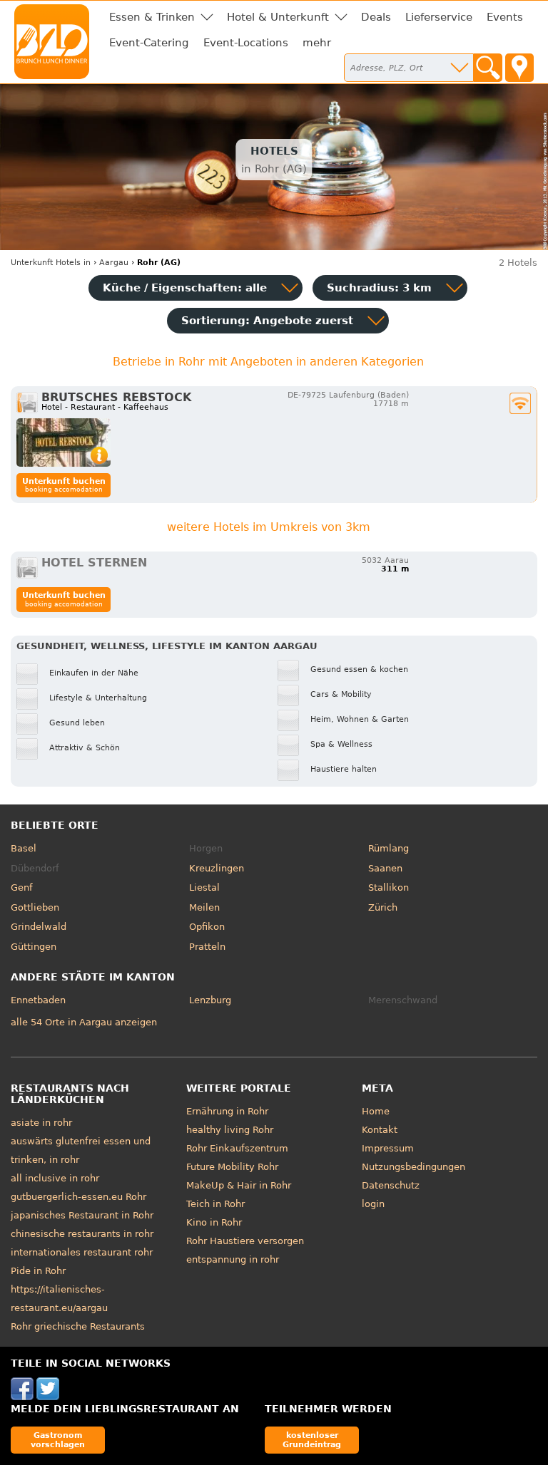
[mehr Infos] (63, 442)
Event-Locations (245, 42)
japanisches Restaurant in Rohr (82, 1215)
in (51, 262)
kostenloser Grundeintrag (312, 1440)
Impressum (388, 1148)
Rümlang (388, 848)
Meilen (204, 907)
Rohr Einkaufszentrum (237, 1148)
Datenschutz (391, 1185)
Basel (23, 848)
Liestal (204, 887)
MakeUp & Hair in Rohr (238, 1185)
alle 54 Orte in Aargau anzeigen (84, 1022)
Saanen (385, 868)
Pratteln (207, 946)
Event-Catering (149, 42)
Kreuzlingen (216, 868)
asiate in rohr (41, 1122)
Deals (376, 17)
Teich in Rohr (215, 1204)
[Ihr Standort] (519, 67)
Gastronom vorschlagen (58, 1440)
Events (505, 17)
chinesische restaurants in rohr (82, 1233)
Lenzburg (210, 1000)
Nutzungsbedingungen (413, 1166)
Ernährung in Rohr (227, 1111)
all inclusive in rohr (55, 1178)
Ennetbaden (38, 1000)
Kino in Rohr (214, 1222)
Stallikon (388, 887)
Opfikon (207, 926)
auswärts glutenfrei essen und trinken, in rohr (81, 1150)
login (373, 1204)
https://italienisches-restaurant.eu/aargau (59, 1298)
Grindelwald (38, 926)
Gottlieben (35, 907)
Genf (22, 887)
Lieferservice (438, 17)
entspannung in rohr (232, 1259)
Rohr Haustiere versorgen (245, 1241)
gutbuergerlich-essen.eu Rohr (78, 1196)
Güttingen (33, 946)
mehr (317, 42)
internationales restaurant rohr (82, 1252)
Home (376, 1111)
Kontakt (379, 1129)
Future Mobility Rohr (232, 1166)
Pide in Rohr (38, 1270)
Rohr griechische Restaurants (78, 1326)
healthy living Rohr (229, 1129)
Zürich (382, 907)
